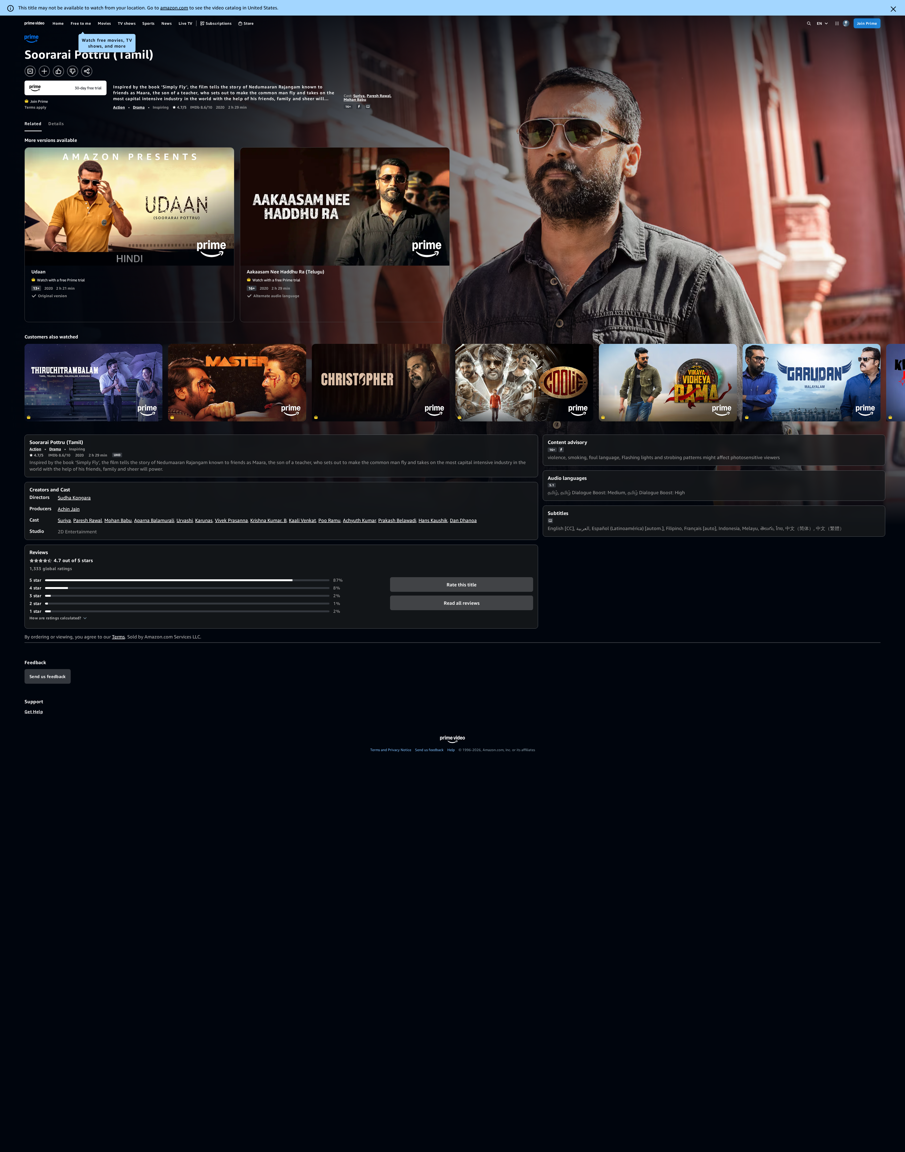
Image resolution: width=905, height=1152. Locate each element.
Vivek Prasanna (231, 520)
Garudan (811, 382)
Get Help (34, 711)
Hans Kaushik (433, 520)
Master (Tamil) (237, 382)
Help (451, 750)
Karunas (204, 520)
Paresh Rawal (379, 95)
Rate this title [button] (462, 584)
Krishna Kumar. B (268, 520)
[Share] (86, 71)
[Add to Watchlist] (44, 71)
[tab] (33, 123)
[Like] (58, 71)
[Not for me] (72, 71)
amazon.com (174, 7)
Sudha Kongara (74, 497)
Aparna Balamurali (154, 520)
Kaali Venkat (302, 520)
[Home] (34, 23)
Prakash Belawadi (397, 520)
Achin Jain (69, 509)
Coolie (524, 382)
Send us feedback (429, 750)
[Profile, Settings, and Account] (846, 23)
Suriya (359, 95)
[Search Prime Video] (809, 23)
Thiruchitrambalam (93, 382)
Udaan (129, 207)
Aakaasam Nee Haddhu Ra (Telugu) (345, 207)
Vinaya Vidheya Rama (668, 382)
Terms (118, 636)
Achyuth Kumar (359, 520)
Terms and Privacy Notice (390, 750)
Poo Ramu (329, 520)
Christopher (381, 382)
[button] (58, 618)
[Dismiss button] (893, 9)
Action (119, 107)
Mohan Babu (355, 99)
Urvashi (185, 520)
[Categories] (837, 23)
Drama (139, 107)
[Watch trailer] (30, 71)
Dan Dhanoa (463, 520)
